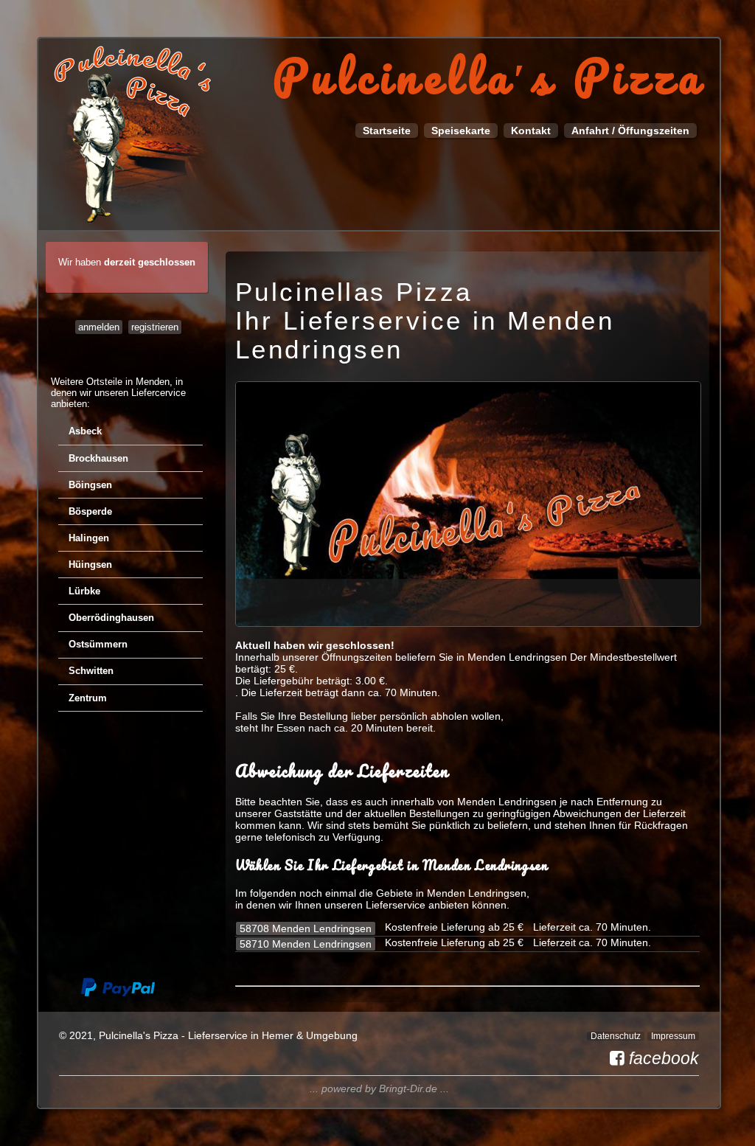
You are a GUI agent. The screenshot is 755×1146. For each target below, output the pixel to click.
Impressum (673, 1036)
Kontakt (531, 130)
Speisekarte (460, 130)
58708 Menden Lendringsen (306, 928)
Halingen (89, 538)
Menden (153, 381)
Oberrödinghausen (111, 617)
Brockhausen (98, 458)
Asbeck (85, 431)
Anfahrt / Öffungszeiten (630, 130)
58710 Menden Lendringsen (306, 944)
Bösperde (90, 511)
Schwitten (91, 670)
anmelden (98, 327)
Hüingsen (90, 564)
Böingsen (90, 484)
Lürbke (84, 591)
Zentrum (88, 698)
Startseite (387, 130)
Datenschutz (616, 1036)
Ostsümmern (98, 644)
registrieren (154, 327)
